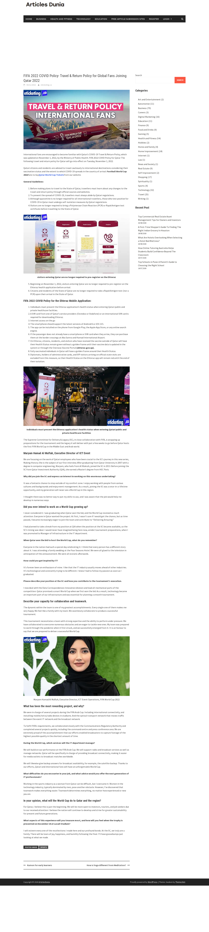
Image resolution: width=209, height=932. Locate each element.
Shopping (142, 177)
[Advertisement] (104, 48)
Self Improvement (147, 172)
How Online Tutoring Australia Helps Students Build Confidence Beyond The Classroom (157, 251)
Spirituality (143, 181)
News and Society (146, 164)
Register (154, 18)
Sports (43, 847)
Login (166, 18)
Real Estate (143, 168)
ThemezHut (180, 882)
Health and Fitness (61, 18)
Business (41, 18)
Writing (141, 198)
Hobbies (142, 142)
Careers (141, 112)
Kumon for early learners (39, 865)
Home (29, 18)
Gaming (142, 134)
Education (101, 18)
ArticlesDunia (44, 882)
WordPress (152, 882)
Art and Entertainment (149, 99)
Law (140, 159)
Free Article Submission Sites (128, 18)
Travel (141, 194)
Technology (83, 18)
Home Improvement (148, 151)
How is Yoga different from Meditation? (106, 865)
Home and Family (146, 146)
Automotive (144, 103)
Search (138, 75)
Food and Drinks (146, 129)
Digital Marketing (146, 116)
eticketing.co (46, 85)
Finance (142, 125)
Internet (142, 155)
